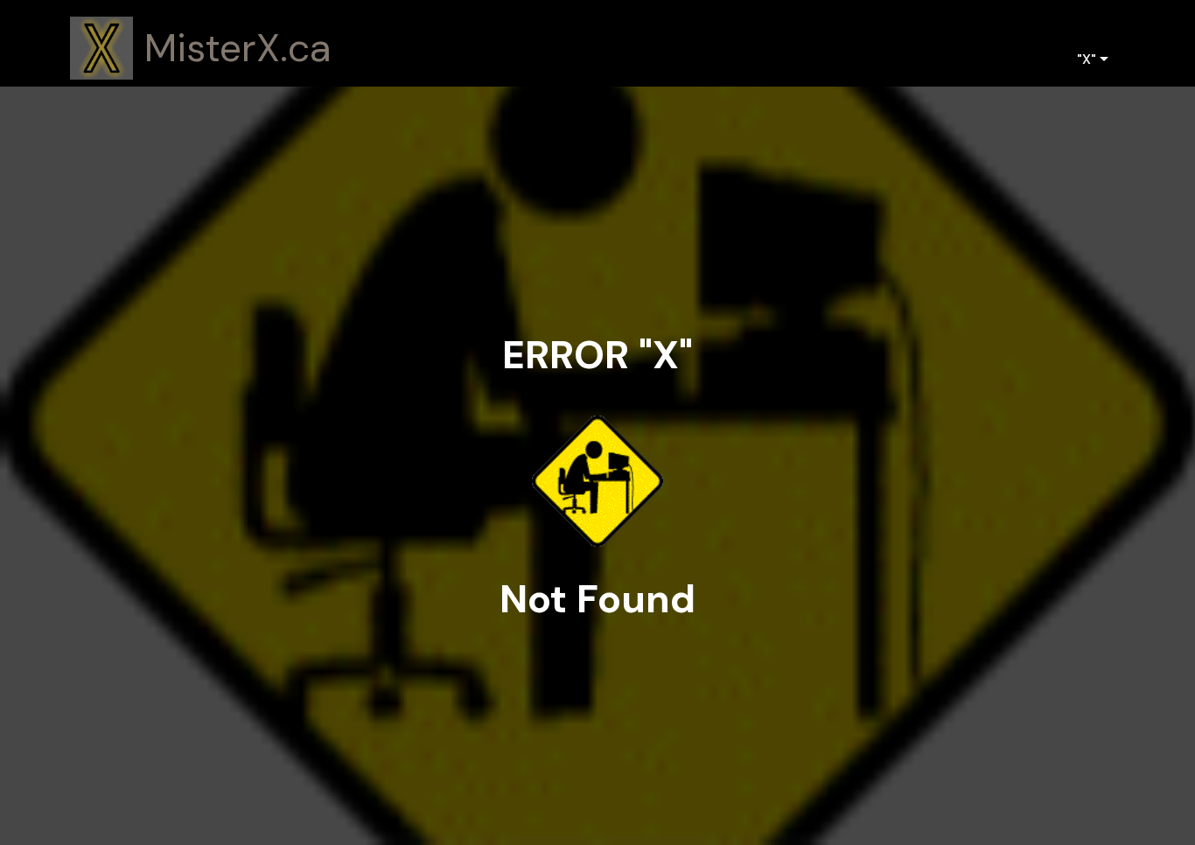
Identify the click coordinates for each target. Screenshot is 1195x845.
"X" (1086, 59)
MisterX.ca (238, 48)
